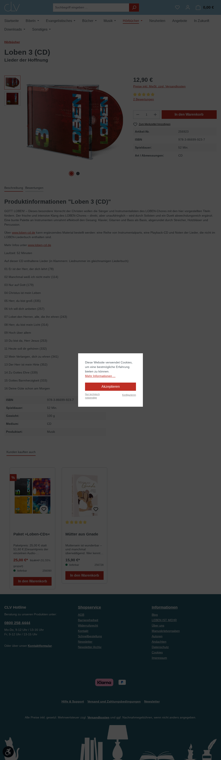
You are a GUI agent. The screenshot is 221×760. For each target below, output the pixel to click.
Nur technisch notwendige (92, 396)
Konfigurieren (129, 395)
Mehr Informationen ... (100, 376)
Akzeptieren (110, 386)
